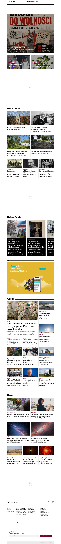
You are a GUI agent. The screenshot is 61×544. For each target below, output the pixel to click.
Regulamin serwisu (20, 511)
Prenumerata (31, 511)
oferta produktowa (30, 526)
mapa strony (10, 526)
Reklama (30, 508)
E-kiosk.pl (42, 508)
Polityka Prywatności (20, 508)
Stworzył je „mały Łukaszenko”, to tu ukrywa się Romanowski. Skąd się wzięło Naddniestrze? (16, 245)
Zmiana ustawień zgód (21, 509)
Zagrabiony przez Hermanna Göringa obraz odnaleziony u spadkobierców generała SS (35, 245)
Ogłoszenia (31, 509)
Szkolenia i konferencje (12, 522)
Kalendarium (19, 526)
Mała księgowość (44, 512)
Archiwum (30, 512)
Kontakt (9, 509)
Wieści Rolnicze (44, 515)
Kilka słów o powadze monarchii (15, 65)
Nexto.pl (42, 511)
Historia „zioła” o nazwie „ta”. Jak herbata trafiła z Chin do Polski (41, 65)
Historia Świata (22, 6)
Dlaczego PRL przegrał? (19, 47)
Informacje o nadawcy (21, 512)
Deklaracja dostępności (21, 514)
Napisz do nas (10, 511)
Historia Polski (12, 6)
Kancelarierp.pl (43, 514)
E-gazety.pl (43, 509)
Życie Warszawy (44, 517)
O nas (8, 508)
